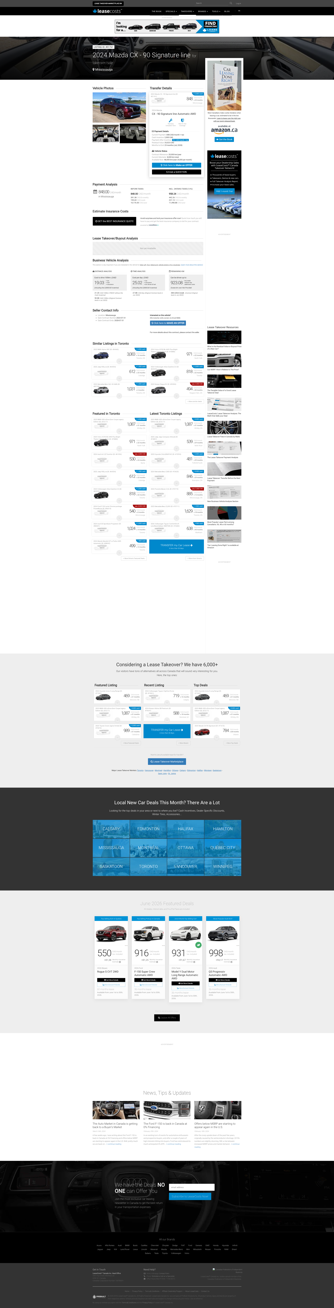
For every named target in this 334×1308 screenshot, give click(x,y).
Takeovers (187, 11)
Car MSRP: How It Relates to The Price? (223, 370)
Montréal (148, 847)
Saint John (162, 773)
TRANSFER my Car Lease (175, 546)
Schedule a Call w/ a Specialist (163, 1276)
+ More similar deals (195, 401)
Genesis (199, 1245)
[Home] (108, 11)
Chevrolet (155, 1245)
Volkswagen (176, 1253)
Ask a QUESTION (178, 172)
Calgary (183, 770)
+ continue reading (113, 1144)
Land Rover (125, 1249)
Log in (238, 3)
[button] (119, 107)
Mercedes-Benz (176, 1249)
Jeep (109, 1249)
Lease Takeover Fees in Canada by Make (223, 437)
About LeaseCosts (191, 1291)
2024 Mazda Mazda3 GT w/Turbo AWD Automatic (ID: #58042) (107, 542)
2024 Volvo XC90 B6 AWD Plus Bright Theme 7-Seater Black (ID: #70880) (164, 351)
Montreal (158, 770)
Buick (135, 1245)
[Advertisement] (224, 276)
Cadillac (144, 1245)
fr (239, 11)
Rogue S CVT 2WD (107, 971)
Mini (188, 1249)
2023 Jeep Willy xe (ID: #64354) (105, 367)
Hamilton (167, 770)
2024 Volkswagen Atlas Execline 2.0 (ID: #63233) (165, 368)
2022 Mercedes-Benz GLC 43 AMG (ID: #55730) (107, 385)
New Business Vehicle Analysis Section (222, 501)
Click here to (177, 165)
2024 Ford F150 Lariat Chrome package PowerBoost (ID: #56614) (108, 507)
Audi (120, 1245)
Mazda (164, 1249)
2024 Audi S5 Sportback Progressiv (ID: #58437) (107, 525)
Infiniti (234, 1245)
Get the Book (225, 139)
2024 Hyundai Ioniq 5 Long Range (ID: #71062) (109, 692)
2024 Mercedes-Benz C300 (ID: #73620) (165, 472)
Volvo (187, 1253)
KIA (115, 1249)
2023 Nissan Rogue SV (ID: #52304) (163, 384)
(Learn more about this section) (192, 265)
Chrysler (165, 1245)
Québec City (222, 847)
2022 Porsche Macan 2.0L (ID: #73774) (164, 489)
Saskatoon (217, 770)
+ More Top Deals (232, 743)
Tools (215, 11)
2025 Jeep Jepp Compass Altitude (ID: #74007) (164, 438)
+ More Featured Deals (131, 743)
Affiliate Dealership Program (172, 1291)
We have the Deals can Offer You (140, 1188)
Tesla (156, 1253)
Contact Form (164, 1273)
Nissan (208, 1249)
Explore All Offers (168, 1017)
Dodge (175, 1245)
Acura (99, 1245)
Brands (202, 11)
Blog (227, 11)
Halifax (200, 770)
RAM (226, 1249)
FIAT (183, 1245)
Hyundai (225, 1245)
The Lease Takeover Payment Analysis (222, 457)
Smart (234, 1249)
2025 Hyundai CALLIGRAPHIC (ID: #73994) (166, 454)
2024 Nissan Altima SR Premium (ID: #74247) (158, 710)
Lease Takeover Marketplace (107, 3)
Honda (216, 1245)
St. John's (172, 773)
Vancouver (149, 770)
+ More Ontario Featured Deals (134, 558)
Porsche (217, 1249)
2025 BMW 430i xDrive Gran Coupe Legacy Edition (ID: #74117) (109, 421)
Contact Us (205, 1291)
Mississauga (111, 847)
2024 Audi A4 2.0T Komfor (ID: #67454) (108, 454)
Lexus (135, 1249)
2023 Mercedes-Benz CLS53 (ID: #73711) (165, 506)
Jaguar (100, 1249)
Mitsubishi (197, 1249)
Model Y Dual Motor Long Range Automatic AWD (185, 975)
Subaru (148, 1253)
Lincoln (144, 1249)
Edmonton (191, 770)
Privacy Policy (137, 1291)
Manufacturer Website (112, 985)
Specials (170, 11)
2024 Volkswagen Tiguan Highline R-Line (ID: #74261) (159, 692)
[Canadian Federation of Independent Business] (226, 1272)
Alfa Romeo (109, 1245)
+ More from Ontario (195, 558)
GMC (207, 1245)
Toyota (165, 1253)
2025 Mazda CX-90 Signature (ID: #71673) (210, 726)
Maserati (154, 1249)
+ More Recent (183, 743)
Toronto (140, 770)
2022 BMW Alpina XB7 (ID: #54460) (106, 349)
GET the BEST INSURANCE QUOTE (115, 221)
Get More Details (112, 980)
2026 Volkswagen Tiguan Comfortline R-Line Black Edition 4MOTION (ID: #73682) (165, 525)
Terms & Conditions (152, 1291)
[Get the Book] (224, 85)
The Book (157, 11)
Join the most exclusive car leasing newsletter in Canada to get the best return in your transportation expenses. (139, 1203)
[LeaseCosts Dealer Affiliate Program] (224, 184)
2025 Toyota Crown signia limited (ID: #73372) (109, 727)
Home (127, 1291)
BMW (127, 1245)
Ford (190, 1245)
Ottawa (175, 770)
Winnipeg (207, 770)
